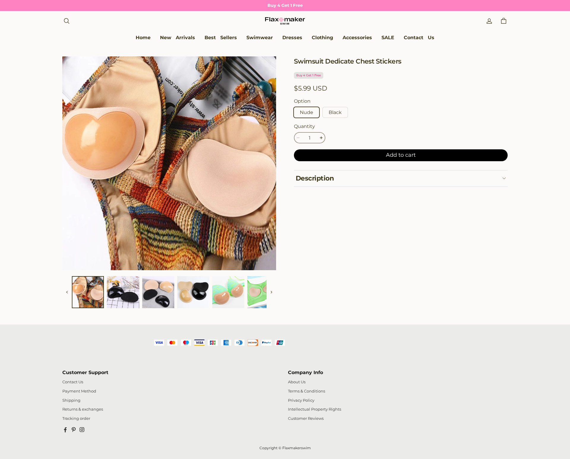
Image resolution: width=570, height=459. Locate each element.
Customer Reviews (306, 418)
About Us (296, 382)
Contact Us (72, 382)
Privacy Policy (301, 400)
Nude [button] (306, 112)
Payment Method (79, 391)
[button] (66, 21)
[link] (259, 38)
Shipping (71, 400)
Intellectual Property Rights (314, 409)
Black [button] (335, 112)
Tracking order (76, 418)
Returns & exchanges (82, 409)
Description (315, 178)
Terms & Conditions (306, 391)
